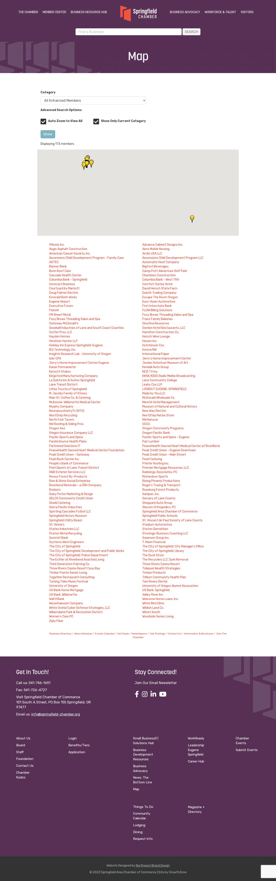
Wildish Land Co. (153, 608)
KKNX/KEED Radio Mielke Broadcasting (168, 376)
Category (48, 92)
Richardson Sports (155, 476)
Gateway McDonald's (63, 323)
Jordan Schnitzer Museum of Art (165, 363)
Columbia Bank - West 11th (160, 279)
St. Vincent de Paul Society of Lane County (172, 520)
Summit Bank (58, 538)
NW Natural (150, 420)
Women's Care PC (61, 616)
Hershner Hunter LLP (63, 341)
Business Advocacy (185, 12)
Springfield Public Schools (160, 516)
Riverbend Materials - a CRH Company (75, 485)
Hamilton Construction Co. (160, 332)
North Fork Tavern (61, 420)
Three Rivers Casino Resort (161, 564)
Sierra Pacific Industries (65, 507)
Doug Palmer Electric (63, 293)
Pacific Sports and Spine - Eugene (165, 437)
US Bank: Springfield (156, 590)
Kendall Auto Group (155, 367)
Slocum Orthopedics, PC (159, 507)
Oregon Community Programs (163, 428)
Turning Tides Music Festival (68, 581)
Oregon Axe (57, 428)
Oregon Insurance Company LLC (71, 433)
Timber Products (154, 573)
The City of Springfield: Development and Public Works (86, 551)
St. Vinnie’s (56, 524)
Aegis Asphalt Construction (68, 249)
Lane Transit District (63, 384)
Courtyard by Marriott (64, 288)
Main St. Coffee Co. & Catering (70, 398)
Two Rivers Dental (154, 581)
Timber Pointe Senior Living (68, 573)
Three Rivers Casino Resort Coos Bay (74, 568)
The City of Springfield (64, 546)
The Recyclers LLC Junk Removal (165, 559)
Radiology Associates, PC (159, 472)
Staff (20, 752)
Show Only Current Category (123, 121)
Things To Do (143, 807)
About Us (23, 738)
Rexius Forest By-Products (68, 476)
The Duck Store (153, 555)
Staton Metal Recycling (65, 533)
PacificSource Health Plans (68, 441)
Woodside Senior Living (158, 616)
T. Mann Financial (154, 542)
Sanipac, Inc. (151, 494)
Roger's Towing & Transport (161, 485)
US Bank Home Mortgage (66, 590)
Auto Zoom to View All (65, 121)
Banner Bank (58, 266)
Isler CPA (55, 358)
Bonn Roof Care (60, 271)
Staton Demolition (155, 529)
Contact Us (174, 633)
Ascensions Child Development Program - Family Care (86, 258)
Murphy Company (61, 406)
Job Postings (157, 633)
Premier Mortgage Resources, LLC (165, 468)
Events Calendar (104, 633)
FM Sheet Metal (60, 315)
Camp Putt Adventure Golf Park (164, 271)
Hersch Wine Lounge (156, 336)
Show (47, 134)
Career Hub (196, 761)
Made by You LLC (153, 393)
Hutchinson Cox (153, 345)
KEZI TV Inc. (150, 371)
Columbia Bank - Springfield (68, 279)
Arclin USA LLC (152, 253)
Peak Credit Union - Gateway (69, 454)
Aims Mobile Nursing (155, 249)
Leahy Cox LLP (152, 384)
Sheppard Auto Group (157, 503)
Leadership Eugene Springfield (196, 750)
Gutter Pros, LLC (60, 332)
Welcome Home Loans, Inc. (160, 599)
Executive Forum (61, 306)
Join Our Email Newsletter (156, 683)
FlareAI (54, 310)
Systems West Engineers (66, 542)
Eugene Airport (59, 301)
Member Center (54, 12)
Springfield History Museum (68, 516)
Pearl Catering (152, 459)
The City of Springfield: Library (163, 551)
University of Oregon (63, 586)
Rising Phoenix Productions (161, 481)
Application (76, 752)
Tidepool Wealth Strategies (161, 568)
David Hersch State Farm (159, 288)
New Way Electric (154, 411)
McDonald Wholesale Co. (158, 398)
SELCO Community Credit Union (71, 498)
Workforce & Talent (220, 12)
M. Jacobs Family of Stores (68, 393)
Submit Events (247, 750)
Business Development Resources (143, 754)
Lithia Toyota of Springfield (68, 389)
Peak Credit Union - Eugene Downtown (169, 450)
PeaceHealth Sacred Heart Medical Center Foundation (86, 450)
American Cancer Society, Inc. (70, 253)
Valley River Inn (152, 595)
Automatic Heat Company (160, 262)
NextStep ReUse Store (158, 415)
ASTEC (54, 262)
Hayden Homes (59, 336)
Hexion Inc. (149, 341)
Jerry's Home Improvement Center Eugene (79, 363)
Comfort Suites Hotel (157, 284)
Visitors (247, 12)
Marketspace (139, 633)
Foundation (24, 759)
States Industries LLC (64, 529)
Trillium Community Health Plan (164, 577)
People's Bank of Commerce (68, 463)
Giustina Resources (155, 323)
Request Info (143, 839)
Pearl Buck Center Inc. (64, 459)
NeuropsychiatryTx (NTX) (66, 411)
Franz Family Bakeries (157, 319)
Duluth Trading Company (159, 293)
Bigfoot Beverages (155, 266)
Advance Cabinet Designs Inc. (162, 245)
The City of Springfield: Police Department (78, 555)
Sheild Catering (59, 503)
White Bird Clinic (153, 603)
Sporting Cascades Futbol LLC (70, 511)
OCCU (146, 424)
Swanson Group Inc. (155, 538)
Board (20, 745)
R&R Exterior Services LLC (67, 472)
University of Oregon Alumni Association (170, 586)
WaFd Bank (56, 599)
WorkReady (196, 738)
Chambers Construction (159, 275)
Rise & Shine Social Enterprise (69, 481)
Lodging (139, 825)
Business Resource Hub (89, 12)
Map (136, 789)
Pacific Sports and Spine (66, 437)
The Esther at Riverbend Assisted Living (76, 559)
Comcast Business (62, 284)
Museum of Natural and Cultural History (169, 406)
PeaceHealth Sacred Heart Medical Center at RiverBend (181, 446)
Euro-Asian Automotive (158, 301)
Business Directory (61, 633)
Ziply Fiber (56, 621)
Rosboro (55, 490)
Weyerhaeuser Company (66, 603)
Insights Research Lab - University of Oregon (80, 354)
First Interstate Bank (157, 306)
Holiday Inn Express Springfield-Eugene (76, 345)
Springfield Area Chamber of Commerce (170, 511)
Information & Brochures (198, 633)
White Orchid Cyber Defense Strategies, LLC (79, 608)
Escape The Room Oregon (160, 297)
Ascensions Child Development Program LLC (172, 258)
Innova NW (149, 349)
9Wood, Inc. (57, 245)
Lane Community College (159, 380)
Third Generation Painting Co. (69, 564)
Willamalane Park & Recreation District (76, 612)
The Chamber (28, 12)
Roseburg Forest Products (160, 490)
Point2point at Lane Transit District (74, 468)
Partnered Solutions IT (64, 446)
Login (72, 738)
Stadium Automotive (157, 524)
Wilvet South (151, 612)
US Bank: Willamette (63, 595)
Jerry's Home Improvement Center (166, 358)
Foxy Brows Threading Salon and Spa (167, 315)
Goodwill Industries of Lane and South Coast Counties (86, 328)
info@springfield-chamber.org (55, 714)
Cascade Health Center (65, 275)
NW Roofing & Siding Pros (66, 424)
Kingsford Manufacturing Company (73, 376)
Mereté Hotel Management (161, 402)
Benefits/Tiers (79, 745)
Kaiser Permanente (62, 367)
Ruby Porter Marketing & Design (71, 494)
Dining (138, 832)
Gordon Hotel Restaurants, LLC (163, 328)
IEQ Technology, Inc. (62, 349)
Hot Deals (123, 633)
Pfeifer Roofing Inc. (155, 463)
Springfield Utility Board (65, 520)
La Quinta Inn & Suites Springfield (72, 380)
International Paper (155, 354)
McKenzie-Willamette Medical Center (74, 402)
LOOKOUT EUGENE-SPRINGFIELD (164, 389)
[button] (192, 219)
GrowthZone (178, 872)
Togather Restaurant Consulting (71, 577)
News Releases (83, 633)
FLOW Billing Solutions (157, 310)
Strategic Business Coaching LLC (165, 533)
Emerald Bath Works (63, 297)
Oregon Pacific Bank (156, 433)
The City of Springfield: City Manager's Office (173, 546)
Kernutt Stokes (60, 371)
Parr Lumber (150, 441)
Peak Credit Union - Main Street (164, 454)
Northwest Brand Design (153, 865)
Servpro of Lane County (159, 498)
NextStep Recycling (63, 415)
